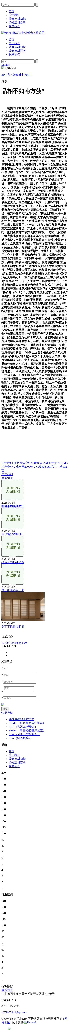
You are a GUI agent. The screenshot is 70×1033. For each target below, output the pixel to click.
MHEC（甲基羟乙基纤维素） (27, 730)
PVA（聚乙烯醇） (20, 738)
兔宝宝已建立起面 (12, 626)
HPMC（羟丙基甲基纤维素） (27, 722)
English (5, 64)
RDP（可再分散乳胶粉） (24, 734)
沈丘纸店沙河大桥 (12, 590)
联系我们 (14, 54)
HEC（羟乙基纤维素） (23, 726)
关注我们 (7, 474)
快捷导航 (7, 712)
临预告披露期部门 (12, 534)
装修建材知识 (17, 46)
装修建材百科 (17, 50)
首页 (11, 39)
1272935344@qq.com (14, 642)
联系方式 (7, 990)
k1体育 (5, 74)
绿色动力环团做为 (12, 562)
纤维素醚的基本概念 (21, 719)
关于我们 (14, 43)
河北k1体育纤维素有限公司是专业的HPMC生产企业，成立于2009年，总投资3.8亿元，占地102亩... (34, 466)
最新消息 (7, 477)
